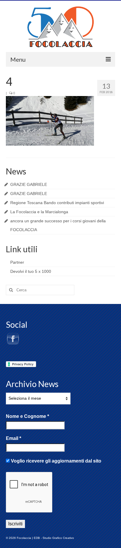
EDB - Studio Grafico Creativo (54, 537)
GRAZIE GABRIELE (28, 184)
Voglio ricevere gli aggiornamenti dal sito (55, 460)
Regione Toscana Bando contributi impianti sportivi (57, 202)
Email (13, 438)
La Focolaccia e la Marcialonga (39, 211)
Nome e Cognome (27, 416)
